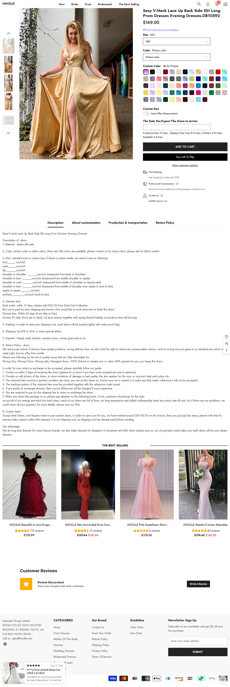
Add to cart (185, 147)
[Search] (199, 4)
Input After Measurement (164, 113)
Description (55, 223)
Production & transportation (128, 223)
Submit (198, 652)
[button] (29, 531)
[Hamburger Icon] (225, 4)
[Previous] (8, 33)
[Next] (8, 133)
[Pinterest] (5, 644)
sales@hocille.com (22, 638)
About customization (86, 223)
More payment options (185, 165)
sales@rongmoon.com (158, 201)
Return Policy (165, 223)
